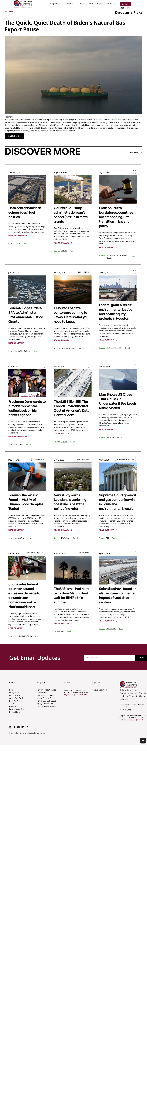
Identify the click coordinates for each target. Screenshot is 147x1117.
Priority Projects (96, 3)
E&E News (19, 444)
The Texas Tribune (68, 348)
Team (11, 703)
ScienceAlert (19, 538)
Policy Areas (14, 692)
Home (11, 690)
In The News (14, 712)
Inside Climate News (23, 351)
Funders (12, 706)
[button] (55, 4)
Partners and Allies (17, 709)
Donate (125, 4)
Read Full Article (14, 136)
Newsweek (110, 437)
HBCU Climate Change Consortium (46, 691)
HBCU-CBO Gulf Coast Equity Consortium (46, 702)
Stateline (64, 251)
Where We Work (16, 698)
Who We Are (14, 695)
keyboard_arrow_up (143, 740)
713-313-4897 (125, 710)
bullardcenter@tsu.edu (135, 720)
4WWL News (65, 538)
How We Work (15, 701)
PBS (107, 538)
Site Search (124, 8)
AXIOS (17, 243)
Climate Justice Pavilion (47, 706)
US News (64, 442)
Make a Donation (99, 690)
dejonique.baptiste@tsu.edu (75, 694)
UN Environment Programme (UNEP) (117, 256)
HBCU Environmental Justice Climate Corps (46, 696)
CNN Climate (111, 629)
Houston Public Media (114, 348)
